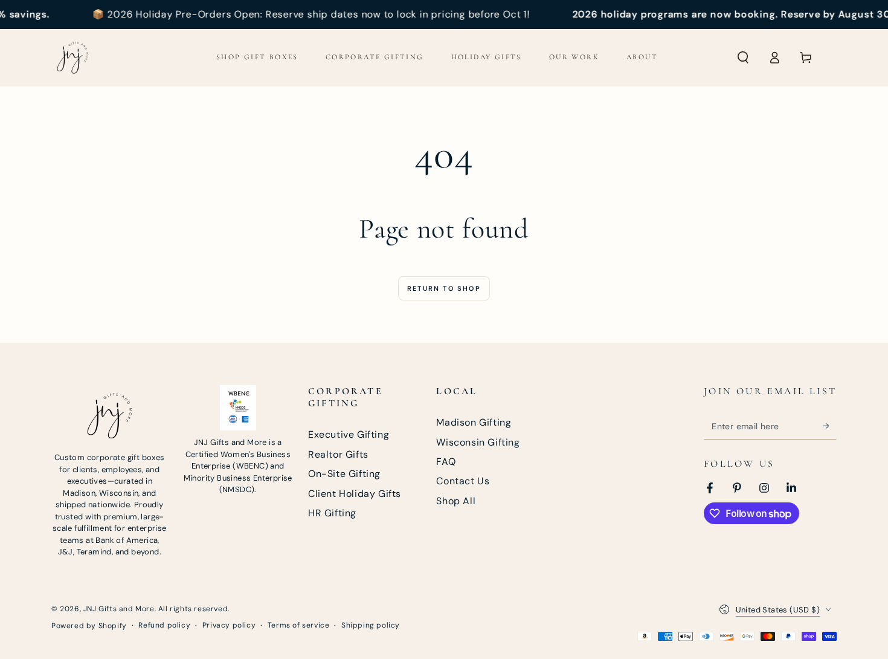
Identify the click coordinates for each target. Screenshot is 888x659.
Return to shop (444, 288)
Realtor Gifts (338, 454)
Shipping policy (370, 625)
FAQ (445, 461)
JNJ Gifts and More (119, 609)
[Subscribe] (830, 425)
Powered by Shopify (89, 626)
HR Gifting (332, 513)
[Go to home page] (72, 57)
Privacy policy (229, 625)
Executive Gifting (348, 434)
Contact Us (462, 481)
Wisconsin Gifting (478, 442)
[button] (743, 57)
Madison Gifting (473, 422)
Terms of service (299, 625)
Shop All (455, 501)
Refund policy (164, 625)
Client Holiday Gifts (354, 493)
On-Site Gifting (344, 473)
